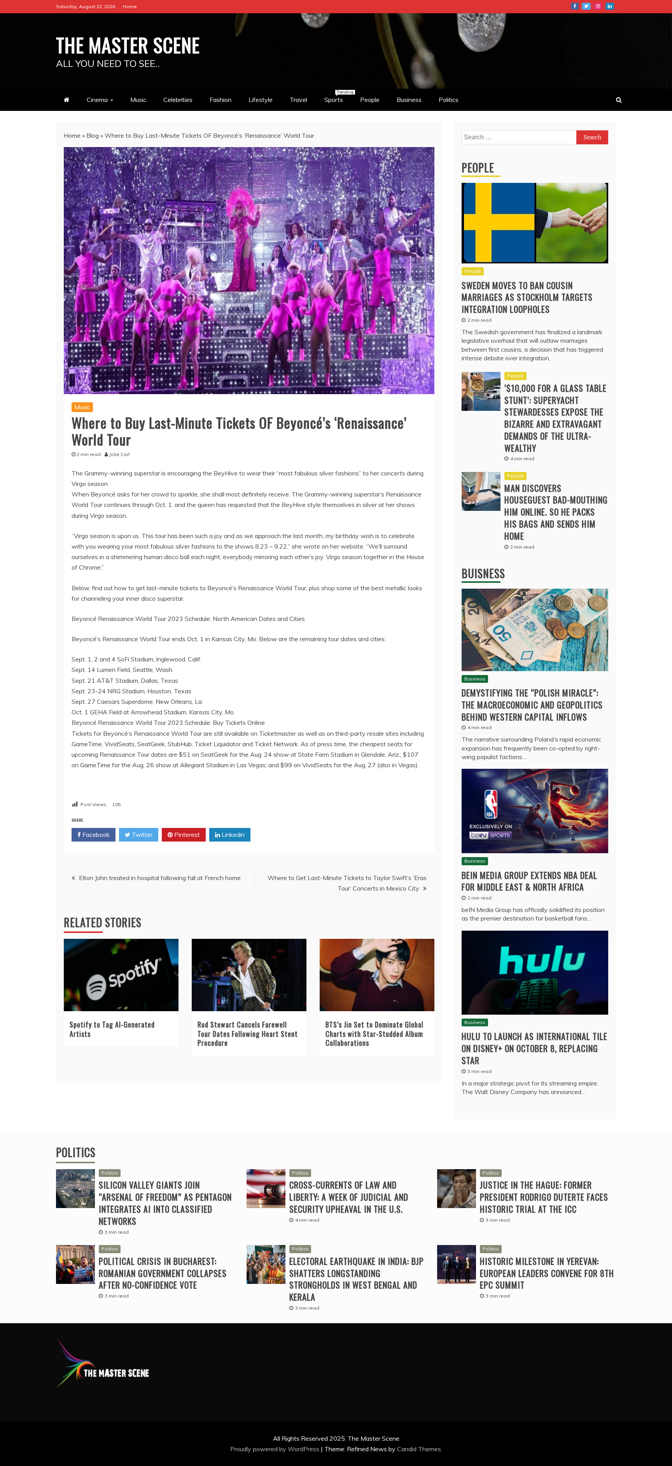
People (370, 99)
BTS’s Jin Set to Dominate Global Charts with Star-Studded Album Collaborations (375, 1033)
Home (130, 6)
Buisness (483, 573)
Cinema (97, 99)
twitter (586, 6)
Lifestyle (260, 99)
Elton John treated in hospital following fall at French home (160, 878)
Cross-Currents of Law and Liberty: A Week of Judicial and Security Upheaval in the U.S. (348, 1196)
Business (409, 99)
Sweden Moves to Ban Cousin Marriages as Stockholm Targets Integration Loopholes (527, 297)
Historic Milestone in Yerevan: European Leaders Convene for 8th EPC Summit (547, 1273)
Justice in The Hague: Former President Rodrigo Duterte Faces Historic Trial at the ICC (544, 1196)
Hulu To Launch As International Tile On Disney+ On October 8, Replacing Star (534, 1048)
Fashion (220, 99)
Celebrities (177, 99)
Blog (92, 135)
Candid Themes (419, 1449)
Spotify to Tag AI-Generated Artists (112, 1028)
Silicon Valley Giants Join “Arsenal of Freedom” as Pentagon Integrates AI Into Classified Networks (165, 1202)
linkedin (610, 6)
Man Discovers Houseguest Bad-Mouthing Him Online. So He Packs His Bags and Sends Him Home (556, 512)
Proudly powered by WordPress (275, 1449)
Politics (448, 99)
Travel (298, 99)
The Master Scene (128, 44)
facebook (575, 6)
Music (138, 99)
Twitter (141, 834)
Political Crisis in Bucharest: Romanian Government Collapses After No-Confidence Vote (163, 1273)
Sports (337, 96)
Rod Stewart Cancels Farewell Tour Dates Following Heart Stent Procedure (248, 1033)
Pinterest (186, 834)
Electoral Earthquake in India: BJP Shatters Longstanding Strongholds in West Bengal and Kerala (356, 1279)
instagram (598, 6)
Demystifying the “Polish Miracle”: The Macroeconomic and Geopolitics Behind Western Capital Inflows (532, 704)
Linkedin (232, 834)
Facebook (95, 834)
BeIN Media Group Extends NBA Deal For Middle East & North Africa (529, 881)
